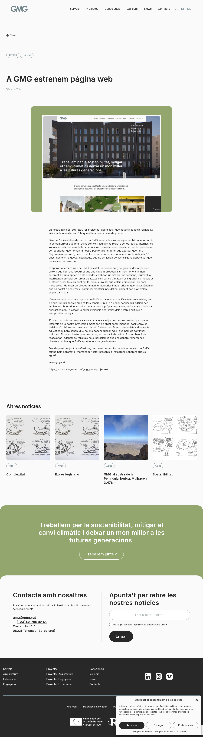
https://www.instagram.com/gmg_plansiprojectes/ (78, 369)
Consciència (113, 8)
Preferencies (185, 725)
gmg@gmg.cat (24, 617)
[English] (189, 9)
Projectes (92, 8)
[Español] (183, 9)
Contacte (164, 8)
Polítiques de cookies (142, 731)
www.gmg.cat (57, 362)
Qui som (132, 8)
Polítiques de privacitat (164, 731)
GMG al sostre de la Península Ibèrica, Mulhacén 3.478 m (125, 478)
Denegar (159, 725)
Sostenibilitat (163, 474)
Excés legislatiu (67, 474)
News (148, 8)
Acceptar (132, 725)
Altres (13, 55)
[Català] (176, 9)
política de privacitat (146, 624)
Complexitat (15, 474)
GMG (19, 9)
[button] (196, 699)
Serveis (74, 8)
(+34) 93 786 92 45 (32, 622)
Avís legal (181, 731)
